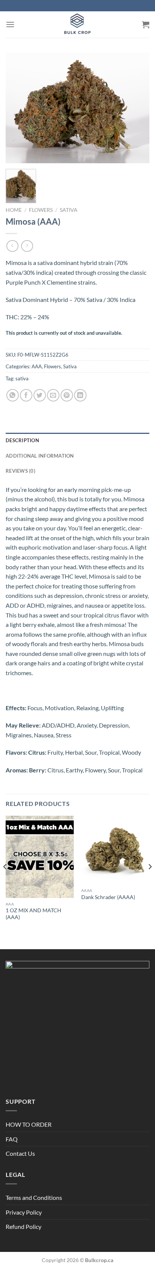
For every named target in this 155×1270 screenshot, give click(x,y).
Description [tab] (22, 440)
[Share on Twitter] (39, 395)
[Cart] (145, 24)
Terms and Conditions (34, 1197)
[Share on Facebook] (26, 395)
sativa (22, 378)
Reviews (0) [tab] (20, 471)
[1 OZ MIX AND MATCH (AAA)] (40, 857)
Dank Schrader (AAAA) (108, 897)
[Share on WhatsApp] (12, 395)
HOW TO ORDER (29, 1124)
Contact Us (20, 1153)
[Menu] (10, 24)
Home (14, 210)
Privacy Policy (24, 1212)
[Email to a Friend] (53, 395)
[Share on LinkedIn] (80, 395)
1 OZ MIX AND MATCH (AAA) (33, 913)
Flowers (41, 210)
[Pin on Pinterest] (67, 395)
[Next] (149, 881)
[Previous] (5, 881)
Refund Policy (23, 1226)
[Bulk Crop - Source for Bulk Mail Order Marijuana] (77, 24)
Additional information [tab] (40, 456)
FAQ (12, 1139)
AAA (37, 366)
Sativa (69, 210)
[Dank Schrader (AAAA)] (115, 850)
